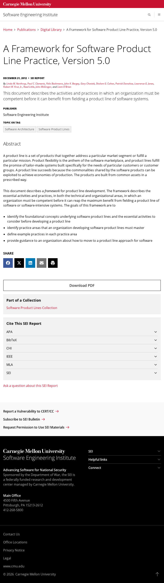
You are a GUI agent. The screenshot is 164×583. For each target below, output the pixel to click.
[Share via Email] (41, 263)
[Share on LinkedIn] (30, 263)
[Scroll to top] (158, 574)
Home (7, 30)
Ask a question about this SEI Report (30, 385)
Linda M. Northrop (16, 83)
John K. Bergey (71, 83)
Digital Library (51, 30)
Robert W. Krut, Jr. (12, 86)
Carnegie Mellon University (35, 574)
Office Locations (15, 542)
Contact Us (11, 534)
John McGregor (43, 86)
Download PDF (82, 285)
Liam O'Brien (64, 86)
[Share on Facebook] (8, 263)
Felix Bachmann (54, 83)
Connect (94, 468)
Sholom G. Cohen (105, 83)
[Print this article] (53, 263)
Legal (7, 558)
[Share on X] (19, 263)
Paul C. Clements (36, 83)
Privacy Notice (14, 550)
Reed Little (28, 86)
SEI (90, 451)
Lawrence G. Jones (144, 83)
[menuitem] (32, 15)
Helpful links (97, 459)
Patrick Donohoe (124, 83)
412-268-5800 (13, 510)
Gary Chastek (88, 83)
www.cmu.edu (13, 566)
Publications (26, 30)
